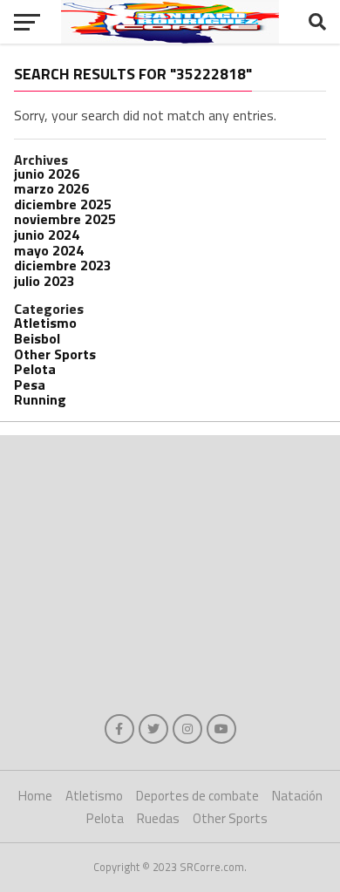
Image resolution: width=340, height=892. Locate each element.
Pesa (29, 384)
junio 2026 (46, 173)
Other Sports (55, 354)
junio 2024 (46, 234)
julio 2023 (44, 280)
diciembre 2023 (63, 265)
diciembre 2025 (63, 204)
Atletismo (45, 322)
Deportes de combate (197, 796)
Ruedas (158, 818)
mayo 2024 (49, 250)
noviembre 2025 (65, 218)
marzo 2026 (51, 188)
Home (35, 796)
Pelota (35, 368)
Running (40, 399)
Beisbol (37, 338)
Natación (297, 796)
